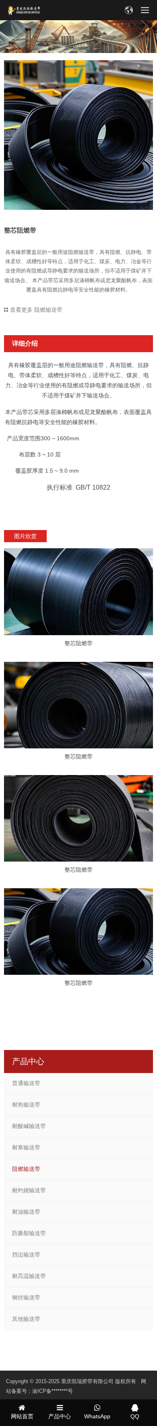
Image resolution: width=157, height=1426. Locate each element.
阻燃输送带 (26, 1169)
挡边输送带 (26, 1254)
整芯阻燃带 (78, 643)
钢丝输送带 (26, 1297)
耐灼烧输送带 (29, 1190)
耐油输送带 (26, 1211)
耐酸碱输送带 (29, 1126)
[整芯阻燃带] (78, 591)
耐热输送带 (26, 1104)
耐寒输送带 (26, 1147)
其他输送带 (26, 1319)
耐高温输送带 (29, 1276)
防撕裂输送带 (29, 1233)
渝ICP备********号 (52, 1391)
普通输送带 (26, 1083)
